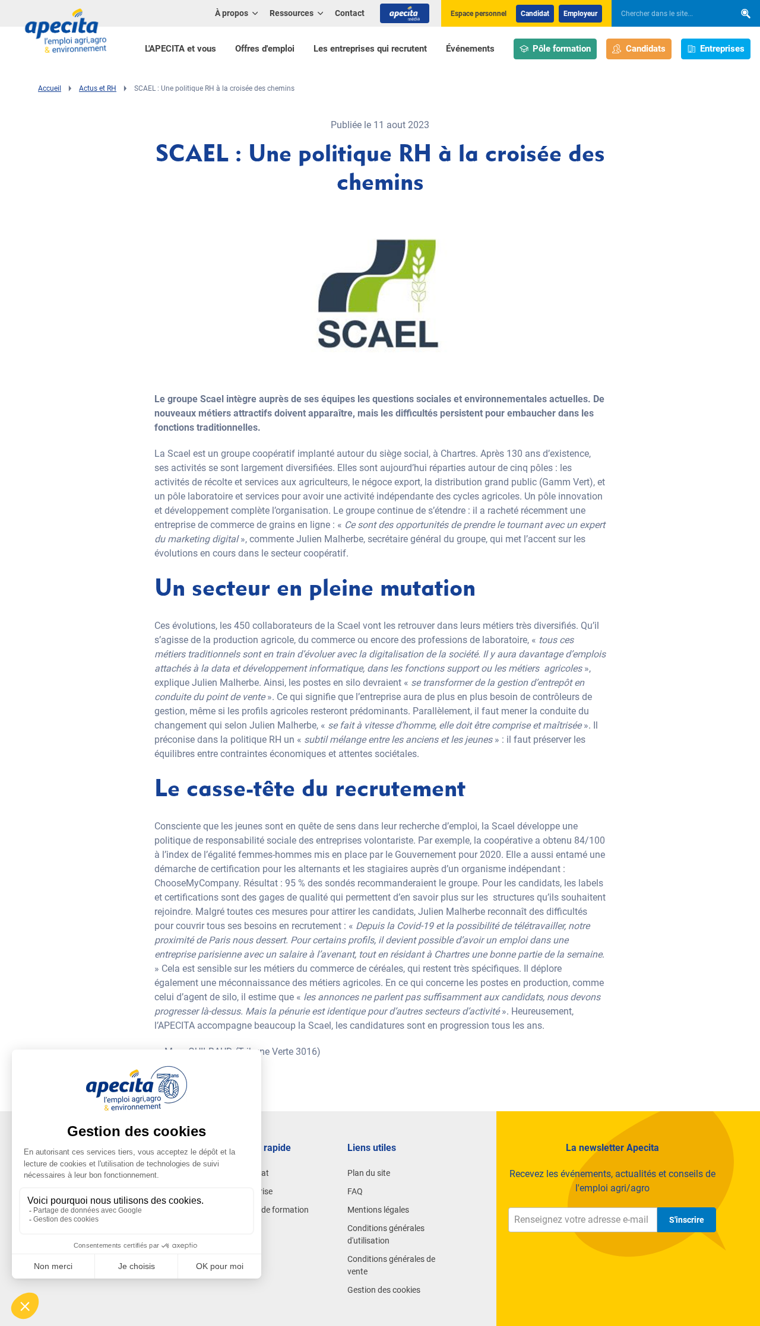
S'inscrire (686, 1220)
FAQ (355, 1191)
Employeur (580, 13)
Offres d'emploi (264, 48)
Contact (350, 13)
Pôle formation (562, 48)
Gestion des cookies (383, 1290)
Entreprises (722, 48)
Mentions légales (378, 1209)
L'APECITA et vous (180, 48)
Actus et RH (97, 88)
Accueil (49, 88)
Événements (470, 48)
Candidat (535, 13)
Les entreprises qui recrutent (370, 48)
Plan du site (368, 1173)
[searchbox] (667, 14)
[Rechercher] (746, 13)
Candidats (646, 48)
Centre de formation (272, 1209)
